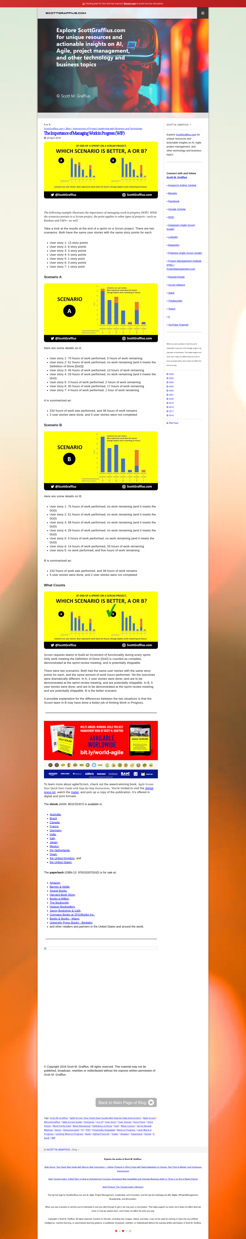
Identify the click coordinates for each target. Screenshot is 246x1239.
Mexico (54, 846)
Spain (53, 854)
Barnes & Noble (59, 886)
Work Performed (62, 1126)
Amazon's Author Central (182, 185)
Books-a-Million (59, 898)
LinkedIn (173, 237)
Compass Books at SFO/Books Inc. (72, 914)
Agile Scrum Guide (72, 1122)
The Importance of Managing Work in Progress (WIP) (84, 133)
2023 (171, 386)
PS (82, 1130)
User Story (110, 1122)
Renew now (130, 3)
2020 (171, 398)
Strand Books (58, 890)
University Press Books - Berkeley (71, 922)
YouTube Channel (178, 324)
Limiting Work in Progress (69, 1134)
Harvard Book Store (62, 894)
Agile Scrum (149, 1118)
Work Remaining (81, 1126)
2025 (171, 378)
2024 (171, 382)
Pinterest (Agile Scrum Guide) (185, 253)
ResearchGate (176, 277)
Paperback (136, 1134)
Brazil (53, 818)
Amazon (55, 882)
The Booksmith (59, 902)
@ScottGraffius (52, 1122)
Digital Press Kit (101, 1134)
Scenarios (89, 1122)
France (54, 826)
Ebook (147, 1134)
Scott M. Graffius (59, 1118)
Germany (55, 830)
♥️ (123, 1230)
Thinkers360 (175, 301)
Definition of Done (102, 1126)
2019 (171, 402)
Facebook (173, 201)
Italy (52, 838)
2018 (171, 407)
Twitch (171, 308)
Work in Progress (126, 1130)
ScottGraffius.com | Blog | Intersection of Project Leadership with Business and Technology (93, 128)
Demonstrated (71, 1130)
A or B (99, 1122)
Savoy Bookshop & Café (65, 910)
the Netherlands (60, 850)
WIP (53, 1137)
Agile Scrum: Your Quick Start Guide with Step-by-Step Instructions (105, 1118)
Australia (55, 814)
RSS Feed (173, 422)
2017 (171, 411)
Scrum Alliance (176, 285)
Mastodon (173, 245)
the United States (61, 862)
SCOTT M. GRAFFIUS (58, 1149)
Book (88, 1134)
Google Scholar (177, 209)
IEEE (171, 217)
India (53, 834)
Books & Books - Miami (64, 918)
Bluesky (172, 193)
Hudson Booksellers (62, 906)
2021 (171, 394)
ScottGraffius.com (186, 134)
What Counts (128, 1126)
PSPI (88, 1130)
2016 (171, 415)
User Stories (124, 1122)
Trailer (114, 1134)
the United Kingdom (62, 858)
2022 (171, 390)
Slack (171, 293)
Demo (58, 1130)
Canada (55, 822)
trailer (75, 792)
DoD (116, 1126)
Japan (53, 842)
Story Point (139, 1122)
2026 (171, 374)
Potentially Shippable (103, 1130)
